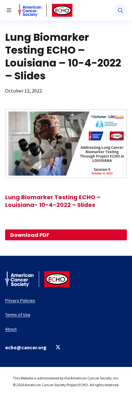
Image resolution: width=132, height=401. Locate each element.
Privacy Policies (20, 300)
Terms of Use (17, 314)
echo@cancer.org (25, 347)
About (11, 329)
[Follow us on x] (58, 347)
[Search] (120, 10)
